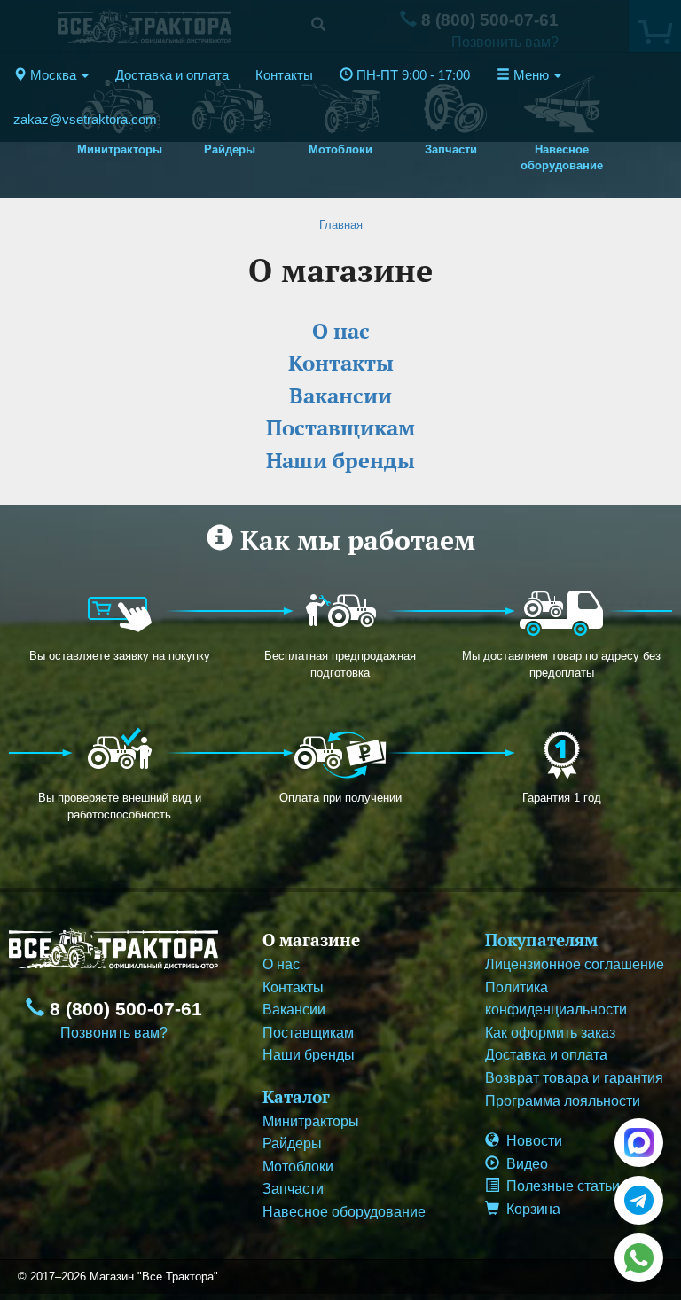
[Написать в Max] (638, 1142)
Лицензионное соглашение (574, 964)
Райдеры (292, 1143)
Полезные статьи (559, 1186)
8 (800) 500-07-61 (123, 1009)
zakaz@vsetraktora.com (85, 120)
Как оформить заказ (550, 1032)
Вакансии (293, 1009)
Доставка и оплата (172, 75)
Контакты (284, 75)
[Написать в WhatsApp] (638, 1257)
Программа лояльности (562, 1100)
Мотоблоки (297, 1166)
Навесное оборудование (344, 1211)
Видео (523, 1163)
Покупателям (541, 939)
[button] (51, 75)
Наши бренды (308, 1054)
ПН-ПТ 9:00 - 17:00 (411, 75)
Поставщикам (308, 1032)
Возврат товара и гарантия (574, 1077)
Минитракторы (310, 1121)
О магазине (311, 939)
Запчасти (293, 1188)
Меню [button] (531, 75)
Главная (341, 224)
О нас (281, 964)
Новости (530, 1140)
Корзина (529, 1209)
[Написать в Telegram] (638, 1200)
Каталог (296, 1096)
